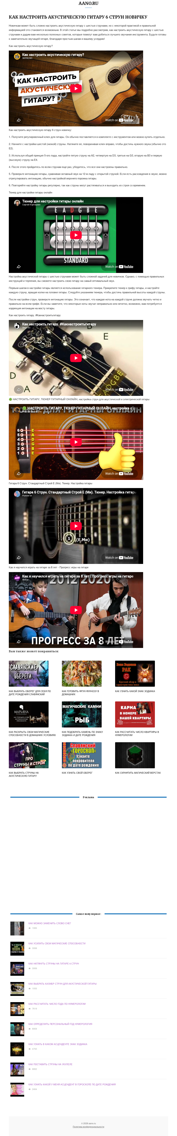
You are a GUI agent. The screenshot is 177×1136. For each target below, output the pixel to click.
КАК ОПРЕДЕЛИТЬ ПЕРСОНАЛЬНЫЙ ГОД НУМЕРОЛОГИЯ (60, 1024)
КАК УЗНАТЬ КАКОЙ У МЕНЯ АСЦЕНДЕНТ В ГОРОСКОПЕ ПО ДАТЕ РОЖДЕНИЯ (72, 1084)
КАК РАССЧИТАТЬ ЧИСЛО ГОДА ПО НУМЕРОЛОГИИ (57, 1003)
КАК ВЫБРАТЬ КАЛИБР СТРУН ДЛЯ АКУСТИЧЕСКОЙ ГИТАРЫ (63, 983)
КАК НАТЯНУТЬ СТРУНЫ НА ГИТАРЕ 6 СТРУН (54, 963)
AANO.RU (89, 3)
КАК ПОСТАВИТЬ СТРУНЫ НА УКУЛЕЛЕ (50, 1064)
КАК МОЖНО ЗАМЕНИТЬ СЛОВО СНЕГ (50, 923)
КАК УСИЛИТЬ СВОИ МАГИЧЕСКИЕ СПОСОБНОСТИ (57, 943)
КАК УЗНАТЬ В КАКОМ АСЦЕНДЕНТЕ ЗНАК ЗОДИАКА (58, 1044)
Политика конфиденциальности (88, 1126)
